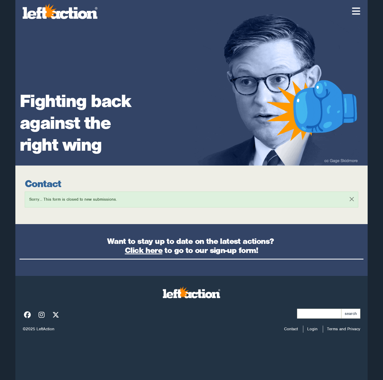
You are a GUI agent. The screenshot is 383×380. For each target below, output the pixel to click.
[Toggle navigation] (356, 11)
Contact (291, 329)
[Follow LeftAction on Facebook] (27, 315)
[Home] (62, 11)
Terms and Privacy (343, 329)
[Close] (351, 199)
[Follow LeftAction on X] (55, 315)
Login (312, 329)
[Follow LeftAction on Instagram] (41, 315)
